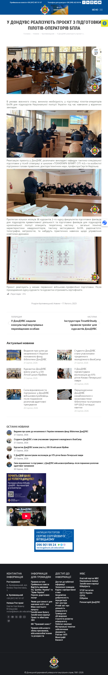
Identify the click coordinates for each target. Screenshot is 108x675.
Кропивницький (15, 49)
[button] (104, 23)
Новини (12, 53)
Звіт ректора (61, 603)
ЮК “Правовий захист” (41, 624)
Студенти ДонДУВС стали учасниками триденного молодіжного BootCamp (87, 355)
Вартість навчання (39, 587)
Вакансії (59, 640)
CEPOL (82, 595)
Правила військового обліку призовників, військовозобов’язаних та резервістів (41, 632)
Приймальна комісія (40, 584)
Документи (60, 632)
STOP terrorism (87, 590)
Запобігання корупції (40, 615)
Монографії (60, 637)
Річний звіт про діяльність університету (62, 608)
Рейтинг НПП (61, 634)
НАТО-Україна (86, 593)
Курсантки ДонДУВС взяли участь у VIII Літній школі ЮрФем (35, 371)
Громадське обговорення (61, 614)
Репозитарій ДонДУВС (90, 602)
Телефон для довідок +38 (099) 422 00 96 (64, 2)
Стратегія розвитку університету (64, 620)
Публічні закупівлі (63, 624)
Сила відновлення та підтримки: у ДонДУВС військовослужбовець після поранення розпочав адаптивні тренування (36, 397)
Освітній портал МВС (89, 578)
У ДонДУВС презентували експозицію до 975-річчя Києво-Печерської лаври (87, 374)
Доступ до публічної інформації (64, 583)
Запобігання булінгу (40, 612)
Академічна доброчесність (62, 596)
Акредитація (61, 600)
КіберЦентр (85, 586)
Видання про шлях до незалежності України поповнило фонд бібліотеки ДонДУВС (36, 355)
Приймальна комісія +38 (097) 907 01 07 (26, 2)
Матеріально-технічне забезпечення (65, 628)
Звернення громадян (64, 587)
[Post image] (14, 355)
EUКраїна (84, 598)
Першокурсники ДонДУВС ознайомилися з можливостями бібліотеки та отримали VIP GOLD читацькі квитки (87, 398)
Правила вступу (38, 582)
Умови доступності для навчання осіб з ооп (41, 603)
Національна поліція (89, 581)
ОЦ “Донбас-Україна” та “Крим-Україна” (42, 591)
